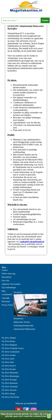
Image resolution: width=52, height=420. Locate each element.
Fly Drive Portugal (9, 380)
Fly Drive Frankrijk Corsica (13, 348)
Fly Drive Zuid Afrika (10, 397)
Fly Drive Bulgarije (9, 345)
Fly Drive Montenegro (10, 376)
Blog (3, 291)
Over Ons (5, 281)
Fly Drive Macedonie (10, 373)
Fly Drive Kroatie (9, 369)
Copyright (6, 298)
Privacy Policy (7, 305)
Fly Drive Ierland (8, 355)
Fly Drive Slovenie (9, 390)
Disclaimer (6, 301)
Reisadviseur (18, 319)
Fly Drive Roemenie (10, 383)
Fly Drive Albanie (9, 338)
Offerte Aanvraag (8, 274)
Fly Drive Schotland (10, 387)
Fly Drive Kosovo (9, 366)
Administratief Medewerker (24, 329)
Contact (5, 270)
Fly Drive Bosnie (8, 341)
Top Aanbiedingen (9, 288)
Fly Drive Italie (8, 362)
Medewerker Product (22, 322)
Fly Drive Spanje (8, 394)
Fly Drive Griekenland (10, 352)
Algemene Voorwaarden (11, 284)
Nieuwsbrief (6, 277)
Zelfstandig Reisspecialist (23, 326)
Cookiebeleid (7, 294)
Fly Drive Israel (8, 359)
